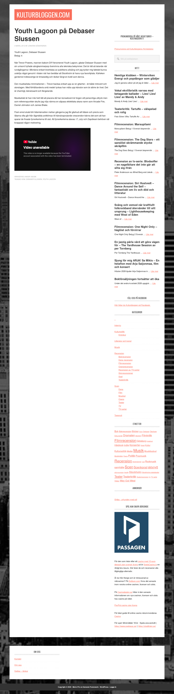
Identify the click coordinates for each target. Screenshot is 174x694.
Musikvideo (118, 456)
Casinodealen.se (124, 592)
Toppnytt (118, 415)
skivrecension (119, 472)
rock (143, 462)
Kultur (147, 445)
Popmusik (141, 455)
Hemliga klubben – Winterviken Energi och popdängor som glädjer (136, 76)
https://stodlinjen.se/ (147, 626)
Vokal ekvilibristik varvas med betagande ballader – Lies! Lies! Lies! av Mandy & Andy (135, 93)
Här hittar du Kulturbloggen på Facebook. (132, 305)
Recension (119, 353)
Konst (143, 445)
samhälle (119, 467)
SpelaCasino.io (150, 564)
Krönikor (122, 334)
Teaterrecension (143, 477)
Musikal (122, 395)
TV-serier (123, 409)
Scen (116, 386)
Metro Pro (76, 687)
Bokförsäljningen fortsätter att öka (136, 279)
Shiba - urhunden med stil (125, 499)
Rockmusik (150, 461)
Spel (120, 376)
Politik (131, 455)
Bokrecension (125, 356)
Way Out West (127, 480)
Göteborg (141, 440)
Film (120, 392)
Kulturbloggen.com (43, 14)
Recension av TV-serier (129, 369)
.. (115, 319)
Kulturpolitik (119, 331)
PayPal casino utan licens (125, 605)
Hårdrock (118, 445)
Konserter (135, 445)
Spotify (126, 472)
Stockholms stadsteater (150, 472)
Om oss (18, 664)
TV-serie (154, 477)
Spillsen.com (134, 581)
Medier (130, 451)
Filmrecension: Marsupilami (132, 124)
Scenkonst (140, 467)
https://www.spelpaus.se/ (125, 626)
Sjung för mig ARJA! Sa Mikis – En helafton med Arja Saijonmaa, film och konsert (136, 263)
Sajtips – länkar (21, 671)
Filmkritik (147, 435)
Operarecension (126, 366)
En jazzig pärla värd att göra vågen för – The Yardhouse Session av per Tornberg (136, 245)
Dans (121, 389)
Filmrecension (125, 363)
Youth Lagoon (49, 179)
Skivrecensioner (126, 373)
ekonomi (138, 436)
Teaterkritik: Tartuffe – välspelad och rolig (135, 110)
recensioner (137, 461)
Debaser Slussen (34, 179)
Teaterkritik (123, 379)
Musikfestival (150, 451)
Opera (121, 399)
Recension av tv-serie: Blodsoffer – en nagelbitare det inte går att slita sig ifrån (136, 164)
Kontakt (17, 658)
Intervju (117, 325)
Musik (33, 176)
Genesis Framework (91, 687)
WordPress (104, 687)
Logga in (113, 687)
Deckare (153, 431)
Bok (116, 431)
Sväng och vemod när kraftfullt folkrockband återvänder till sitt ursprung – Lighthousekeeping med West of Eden (134, 209)
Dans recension (126, 359)
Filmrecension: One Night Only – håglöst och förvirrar (135, 228)
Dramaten (129, 435)
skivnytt (153, 467)
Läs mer (155, 82)
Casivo (117, 616)
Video (116, 481)
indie (126, 445)
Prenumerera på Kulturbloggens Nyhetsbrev (133, 48)
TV (120, 405)
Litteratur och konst (122, 340)
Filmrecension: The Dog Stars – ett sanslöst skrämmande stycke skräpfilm (137, 142)
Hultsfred (150, 441)
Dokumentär (118, 436)
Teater (121, 402)
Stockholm (135, 472)
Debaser (146, 431)
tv (149, 477)
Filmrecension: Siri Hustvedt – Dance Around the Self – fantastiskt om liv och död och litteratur (134, 188)
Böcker (135, 431)
